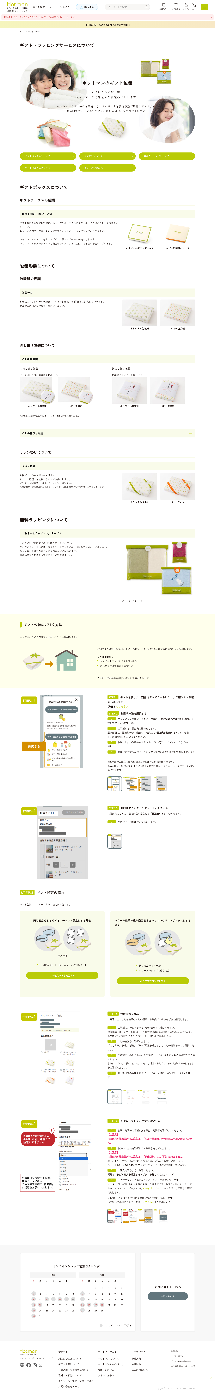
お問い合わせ (167, 1296)
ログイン (186, 9)
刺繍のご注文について (70, 1358)
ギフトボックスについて (37, 156)
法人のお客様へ (139, 1370)
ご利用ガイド (164, 9)
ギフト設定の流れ (93, 167)
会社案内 (136, 1358)
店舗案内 (136, 1364)
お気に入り (176, 9)
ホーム (22, 31)
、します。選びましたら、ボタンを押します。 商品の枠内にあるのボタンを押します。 (62, 977)
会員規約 (175, 1351)
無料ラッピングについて (156, 156)
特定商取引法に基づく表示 (183, 1366)
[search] (146, 6)
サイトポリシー (178, 1356)
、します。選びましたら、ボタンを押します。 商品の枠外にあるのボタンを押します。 (153, 983)
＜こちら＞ (122, 706)
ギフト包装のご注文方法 (37, 167)
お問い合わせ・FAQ (68, 1386)
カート (194, 9)
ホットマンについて (108, 1358)
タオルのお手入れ (107, 1375)
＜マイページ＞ (151, 1188)
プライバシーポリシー (181, 1361)
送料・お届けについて (70, 1375)
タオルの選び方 (106, 1370)
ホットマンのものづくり (111, 1364)
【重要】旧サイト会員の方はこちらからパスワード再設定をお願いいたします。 (40, 17)
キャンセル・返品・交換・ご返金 (75, 1381)
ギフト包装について (68, 1364)
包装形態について (93, 156)
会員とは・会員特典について (73, 1370)
